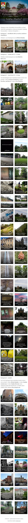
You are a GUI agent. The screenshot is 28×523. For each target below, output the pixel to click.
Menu (26, 4)
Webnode (18, 521)
